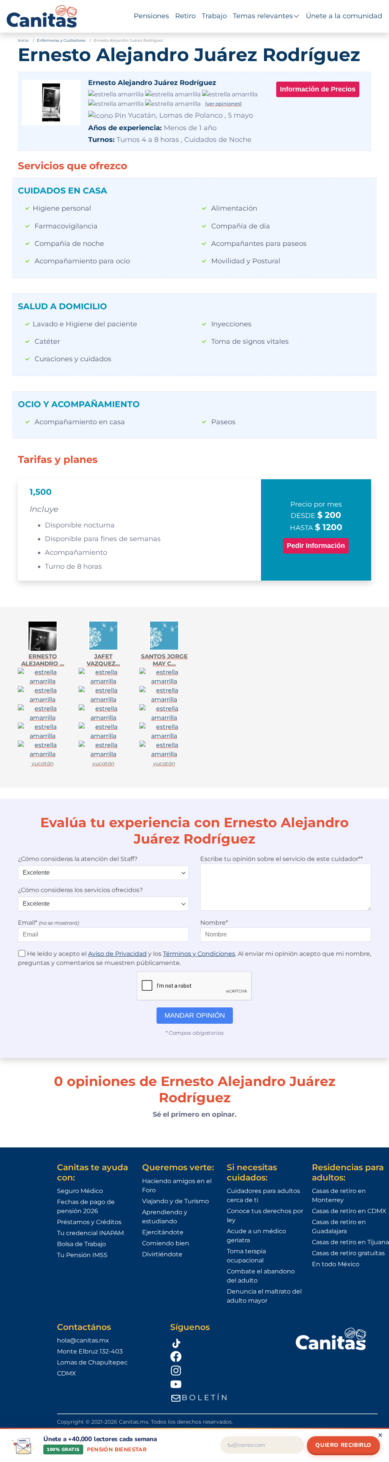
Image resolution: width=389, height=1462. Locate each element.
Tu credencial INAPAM (90, 1233)
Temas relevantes (263, 16)
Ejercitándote (162, 1232)
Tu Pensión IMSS (82, 1255)
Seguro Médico (80, 1190)
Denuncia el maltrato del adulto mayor (264, 1296)
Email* (48, 922)
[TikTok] (223, 1342)
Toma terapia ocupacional (246, 1256)
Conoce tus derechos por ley (265, 1215)
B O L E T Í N (204, 1397)
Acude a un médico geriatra (256, 1236)
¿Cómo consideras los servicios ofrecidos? (80, 890)
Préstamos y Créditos (89, 1222)
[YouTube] (223, 1384)
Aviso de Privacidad (117, 953)
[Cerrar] (380, 1435)
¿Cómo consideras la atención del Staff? (78, 858)
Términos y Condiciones (199, 953)
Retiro (185, 16)
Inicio (23, 40)
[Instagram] (223, 1370)
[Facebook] (223, 1356)
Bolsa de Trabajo (81, 1244)
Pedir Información (316, 545)
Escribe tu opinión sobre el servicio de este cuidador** (281, 858)
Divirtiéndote (162, 1254)
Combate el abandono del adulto (261, 1276)
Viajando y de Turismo (175, 1201)
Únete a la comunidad (344, 16)
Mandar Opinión (194, 1015)
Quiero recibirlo (343, 1445)
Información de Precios (318, 89)
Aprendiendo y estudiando (164, 1217)
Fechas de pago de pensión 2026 (86, 1206)
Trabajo (214, 16)
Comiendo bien (165, 1243)
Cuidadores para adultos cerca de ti (263, 1195)
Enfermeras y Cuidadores (61, 40)
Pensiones (151, 16)
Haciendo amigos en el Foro (177, 1185)
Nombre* (214, 922)
